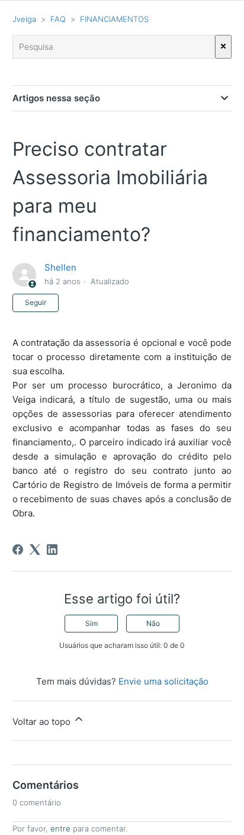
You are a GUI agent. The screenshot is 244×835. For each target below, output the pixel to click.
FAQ (58, 19)
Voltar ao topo (42, 721)
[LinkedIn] (52, 549)
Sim (91, 623)
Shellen (60, 267)
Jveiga (24, 19)
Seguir (35, 302)
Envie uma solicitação (163, 681)
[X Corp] (35, 549)
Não (153, 623)
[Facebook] (17, 549)
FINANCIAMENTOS (114, 19)
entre (60, 828)
